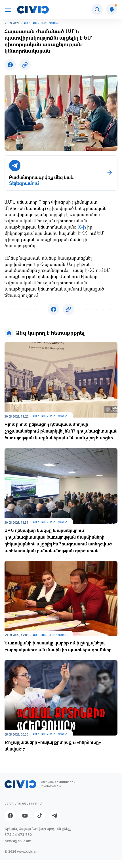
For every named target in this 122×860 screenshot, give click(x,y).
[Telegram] (54, 815)
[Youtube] (25, 815)
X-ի (82, 227)
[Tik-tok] (39, 815)
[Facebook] (10, 815)
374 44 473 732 (18, 835)
